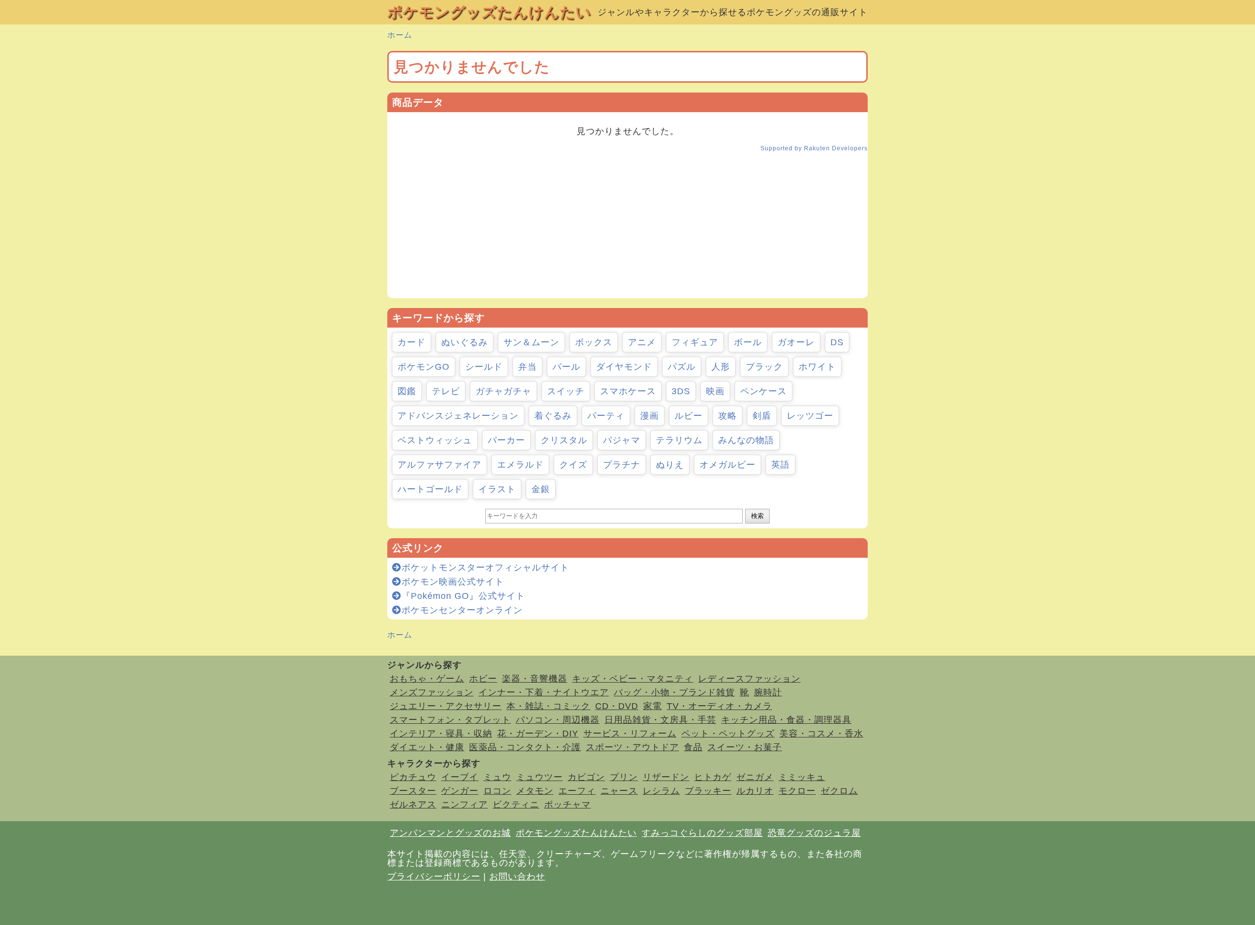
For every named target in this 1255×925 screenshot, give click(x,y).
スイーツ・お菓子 (744, 747)
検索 (757, 516)
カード (412, 342)
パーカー (506, 440)
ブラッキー (708, 791)
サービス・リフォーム (630, 733)
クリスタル (564, 440)
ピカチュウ (413, 777)
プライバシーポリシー (433, 876)
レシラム (661, 791)
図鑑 (407, 391)
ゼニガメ (755, 777)
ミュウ (497, 777)
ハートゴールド (430, 489)
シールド (483, 367)
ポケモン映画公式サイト (453, 582)
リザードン (666, 777)
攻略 (727, 416)
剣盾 (762, 416)
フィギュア (695, 342)
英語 (780, 465)
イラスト (497, 489)
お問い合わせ (517, 876)
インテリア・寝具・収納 (441, 733)
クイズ (573, 465)
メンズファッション (432, 692)
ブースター (413, 791)
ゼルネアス (413, 804)
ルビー (689, 416)
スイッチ (565, 391)
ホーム (399, 35)
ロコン (497, 791)
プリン (624, 777)
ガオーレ (796, 342)
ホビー (483, 679)
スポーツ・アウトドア (632, 747)
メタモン (534, 791)
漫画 (649, 416)
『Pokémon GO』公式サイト (463, 596)
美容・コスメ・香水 (821, 733)
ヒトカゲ (712, 777)
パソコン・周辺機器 (558, 720)
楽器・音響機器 (534, 679)
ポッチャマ (567, 804)
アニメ (642, 342)
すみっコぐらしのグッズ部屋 (702, 833)
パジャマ (621, 440)
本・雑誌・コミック (548, 706)
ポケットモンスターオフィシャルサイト (485, 567)
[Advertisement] (627, 229)
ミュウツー (539, 777)
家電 (652, 706)
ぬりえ (670, 465)
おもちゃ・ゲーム (427, 679)
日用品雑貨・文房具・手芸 (660, 720)
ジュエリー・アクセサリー (446, 706)
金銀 (540, 489)
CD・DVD (616, 706)
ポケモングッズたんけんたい (489, 12)
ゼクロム (839, 791)
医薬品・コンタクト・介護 (525, 747)
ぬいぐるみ (464, 342)
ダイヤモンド (624, 367)
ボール (748, 342)
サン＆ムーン (531, 342)
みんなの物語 (746, 440)
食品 (693, 747)
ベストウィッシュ (435, 440)
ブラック (764, 367)
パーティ (606, 416)
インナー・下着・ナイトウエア (543, 692)
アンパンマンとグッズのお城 (450, 833)
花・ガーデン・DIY (537, 733)
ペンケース (763, 391)
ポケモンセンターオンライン (462, 610)
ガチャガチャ (503, 391)
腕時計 (768, 692)
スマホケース (628, 391)
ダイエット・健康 (427, 747)
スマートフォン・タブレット (450, 720)
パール (566, 367)
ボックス (593, 342)
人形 (720, 367)
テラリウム (679, 440)
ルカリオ (755, 791)
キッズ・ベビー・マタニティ (632, 679)
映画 (715, 391)
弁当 (527, 367)
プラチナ (621, 465)
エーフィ (577, 791)
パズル (682, 367)
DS (837, 342)
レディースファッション (749, 679)
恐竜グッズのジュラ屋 (814, 833)
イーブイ (459, 777)
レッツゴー (810, 416)
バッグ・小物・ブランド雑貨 (674, 692)
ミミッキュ (801, 777)
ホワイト (817, 367)
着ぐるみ (553, 416)
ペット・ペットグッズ (728, 733)
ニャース (619, 791)
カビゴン (586, 777)
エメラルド (520, 465)
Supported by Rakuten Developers (814, 148)
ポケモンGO (424, 367)
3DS (681, 391)
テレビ (446, 391)
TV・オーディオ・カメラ (719, 706)
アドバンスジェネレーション (458, 416)
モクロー (797, 791)
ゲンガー (459, 791)
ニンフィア (464, 804)
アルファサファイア (439, 465)
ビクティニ (516, 804)
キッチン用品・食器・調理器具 (786, 720)
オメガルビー (727, 465)
